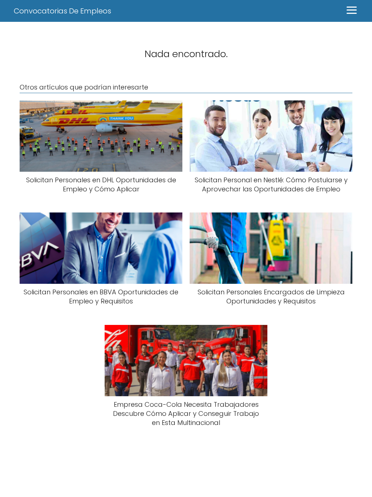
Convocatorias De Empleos (62, 11)
